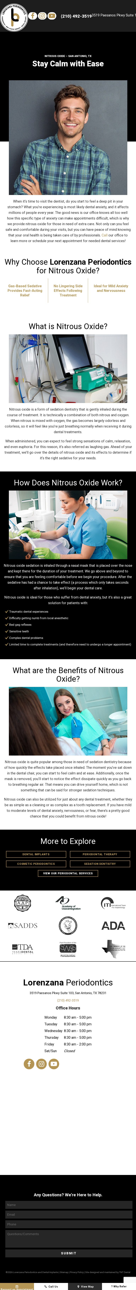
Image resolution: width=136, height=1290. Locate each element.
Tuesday (50, 1024)
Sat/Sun (50, 1051)
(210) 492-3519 (76, 16)
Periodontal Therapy (100, 854)
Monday (50, 1017)
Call (104, 235)
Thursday (51, 1037)
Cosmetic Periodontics (36, 863)
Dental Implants (36, 854)
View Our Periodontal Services (68, 873)
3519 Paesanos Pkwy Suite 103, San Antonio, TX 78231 (68, 993)
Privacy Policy (77, 1272)
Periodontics (68, 983)
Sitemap (64, 1272)
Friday (49, 1044)
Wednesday (53, 1031)
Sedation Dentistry (100, 863)
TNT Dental (124, 1272)
